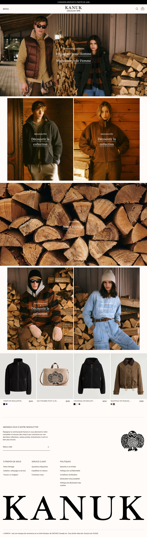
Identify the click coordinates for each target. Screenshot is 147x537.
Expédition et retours (40, 471)
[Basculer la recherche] (137, 9)
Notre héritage (8, 467)
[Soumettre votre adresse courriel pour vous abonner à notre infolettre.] (48, 447)
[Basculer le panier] (142, 8)
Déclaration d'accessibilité (70, 479)
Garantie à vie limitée (68, 467)
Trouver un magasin (10, 475)
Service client (39, 461)
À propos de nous (12, 461)
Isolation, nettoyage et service (14, 471)
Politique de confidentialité (70, 471)
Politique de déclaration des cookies (70, 484)
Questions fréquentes (40, 467)
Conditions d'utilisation (68, 475)
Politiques (65, 461)
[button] (4, 404)
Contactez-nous (38, 475)
